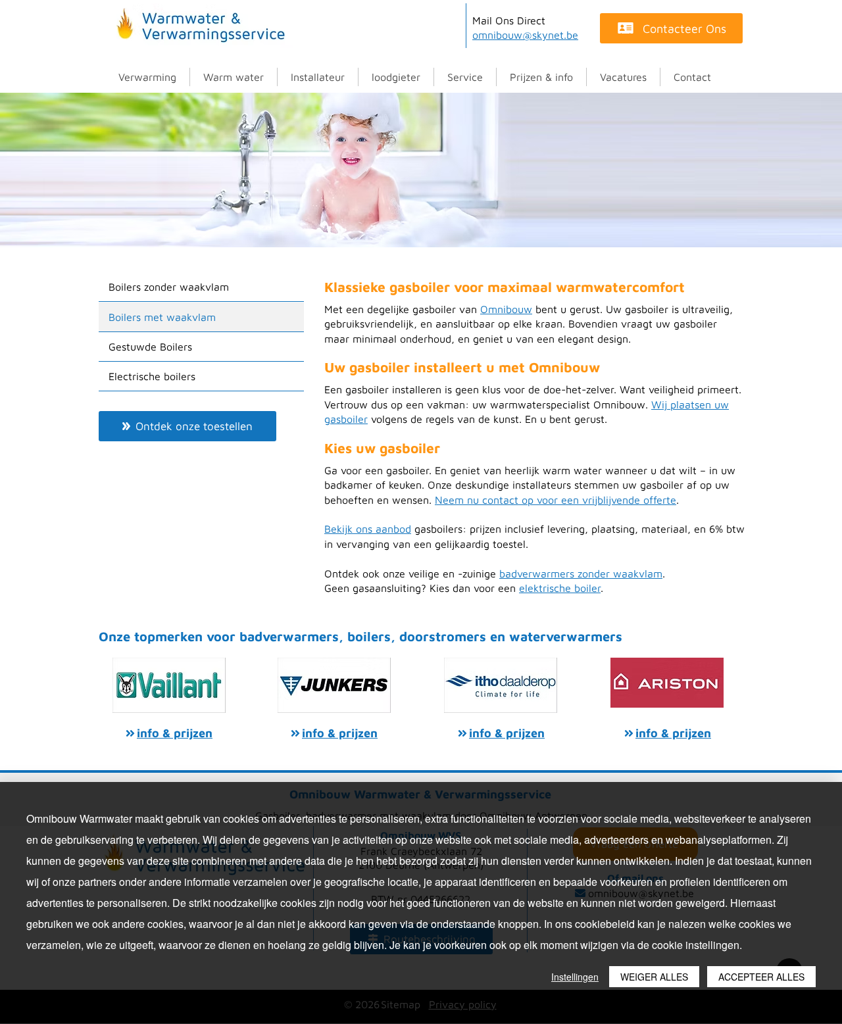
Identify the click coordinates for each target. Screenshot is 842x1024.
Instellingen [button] (575, 976)
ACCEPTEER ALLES (761, 976)
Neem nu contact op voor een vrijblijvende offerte (555, 500)
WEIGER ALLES (654, 976)
